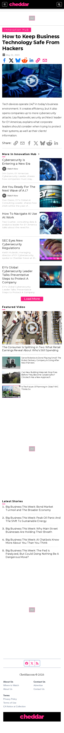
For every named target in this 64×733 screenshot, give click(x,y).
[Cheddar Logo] (19, 4)
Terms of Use (9, 702)
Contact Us (39, 689)
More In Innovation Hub (19, 154)
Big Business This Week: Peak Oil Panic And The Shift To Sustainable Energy (33, 519)
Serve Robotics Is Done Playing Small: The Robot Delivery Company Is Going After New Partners (41, 360)
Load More (32, 299)
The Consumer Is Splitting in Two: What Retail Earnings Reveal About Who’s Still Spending (31, 349)
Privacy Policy (10, 699)
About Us (7, 689)
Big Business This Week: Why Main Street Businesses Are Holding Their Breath (32, 530)
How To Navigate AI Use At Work (19, 215)
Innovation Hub (16, 29)
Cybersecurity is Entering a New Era (16, 161)
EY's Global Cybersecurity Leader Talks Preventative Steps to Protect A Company (17, 275)
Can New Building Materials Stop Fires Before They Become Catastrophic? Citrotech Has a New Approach (39, 374)
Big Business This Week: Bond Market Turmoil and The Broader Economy (29, 508)
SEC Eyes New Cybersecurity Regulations (12, 244)
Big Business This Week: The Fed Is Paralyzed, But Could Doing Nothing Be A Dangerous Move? (32, 554)
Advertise (38, 685)
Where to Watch (11, 685)
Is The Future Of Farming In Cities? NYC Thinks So (39, 388)
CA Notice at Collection (14, 706)
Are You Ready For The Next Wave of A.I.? (18, 188)
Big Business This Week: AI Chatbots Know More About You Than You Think (32, 541)
